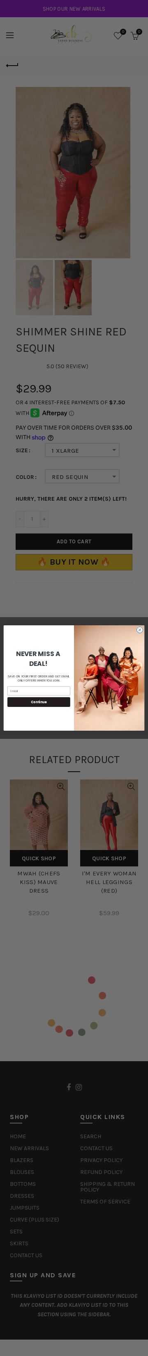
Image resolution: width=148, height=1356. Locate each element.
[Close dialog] (139, 630)
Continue (38, 702)
